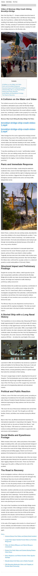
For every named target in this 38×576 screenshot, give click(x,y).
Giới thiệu (9, 2)
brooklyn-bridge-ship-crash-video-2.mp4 (18, 130)
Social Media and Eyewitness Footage (12, 93)
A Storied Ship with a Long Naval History (13, 89)
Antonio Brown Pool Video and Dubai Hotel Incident (20, 536)
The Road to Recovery (8, 95)
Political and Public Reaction (10, 91)
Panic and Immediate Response (11, 86)
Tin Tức (15, 2)
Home (3, 2)
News (2, 534)
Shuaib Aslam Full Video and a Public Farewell (19, 561)
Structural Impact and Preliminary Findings (14, 88)
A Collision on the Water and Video (11, 84)
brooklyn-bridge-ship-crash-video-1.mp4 (18, 124)
